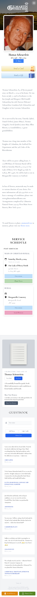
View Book (9, 378)
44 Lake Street (13, 269)
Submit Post (18, 435)
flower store (25, 226)
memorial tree (27, 223)
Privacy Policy (14, 588)
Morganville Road (14, 300)
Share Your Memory (11, 403)
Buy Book (18, 378)
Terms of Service (22, 588)
